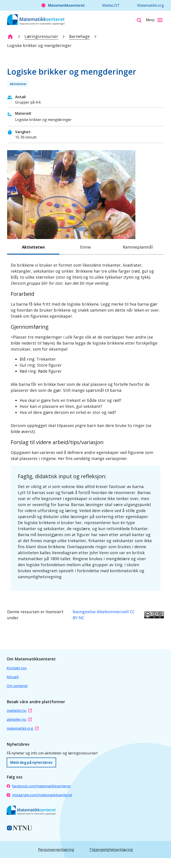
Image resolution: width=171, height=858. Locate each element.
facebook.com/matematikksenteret (41, 786)
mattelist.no (16, 710)
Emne (85, 247)
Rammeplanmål (138, 247)
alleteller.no (16, 719)
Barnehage (79, 36)
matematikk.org (20, 728)
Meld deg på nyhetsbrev (31, 762)
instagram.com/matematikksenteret (42, 795)
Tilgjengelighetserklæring (111, 849)
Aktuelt (13, 676)
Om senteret (17, 685)
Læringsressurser (41, 36)
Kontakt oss (17, 668)
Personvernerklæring (56, 849)
